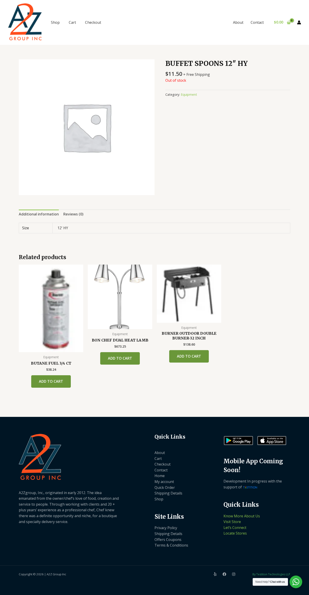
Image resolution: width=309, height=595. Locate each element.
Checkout (93, 22)
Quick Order (164, 487)
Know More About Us (241, 516)
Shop (55, 22)
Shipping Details (168, 493)
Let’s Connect (234, 527)
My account (164, 481)
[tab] (39, 214)
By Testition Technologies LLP (271, 574)
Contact (257, 22)
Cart (72, 22)
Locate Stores (235, 533)
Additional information (39, 214)
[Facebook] (224, 574)
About (238, 22)
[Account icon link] (299, 22)
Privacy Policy (165, 527)
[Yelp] (215, 574)
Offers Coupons (167, 539)
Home (159, 475)
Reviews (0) (73, 214)
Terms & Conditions (171, 545)
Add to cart (51, 381)
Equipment (189, 94)
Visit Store (232, 521)
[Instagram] (233, 574)
